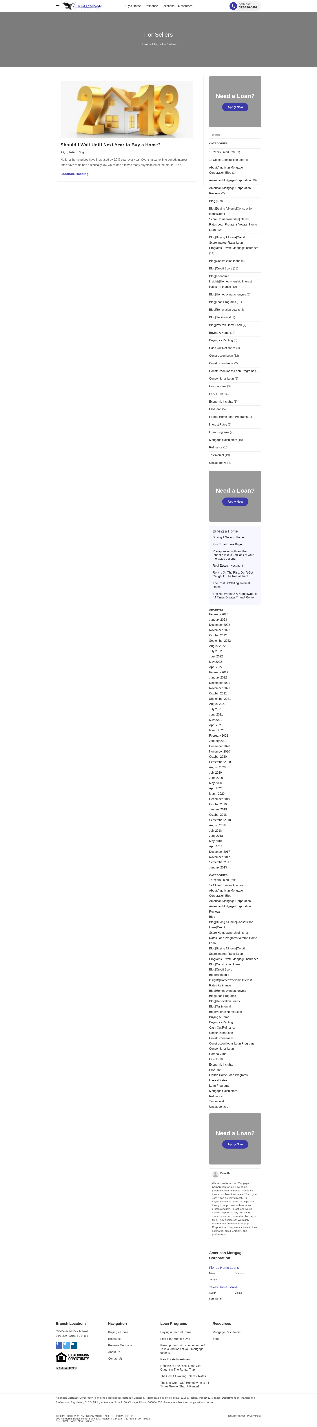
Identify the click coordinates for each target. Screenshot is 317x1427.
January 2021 (218, 740)
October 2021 (218, 693)
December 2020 (219, 746)
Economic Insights (221, 401)
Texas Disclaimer (236, 1416)
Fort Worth (215, 1298)
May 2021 (215, 719)
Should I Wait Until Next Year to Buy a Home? (111, 144)
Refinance (216, 447)
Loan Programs (219, 432)
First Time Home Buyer (228, 544)
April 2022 (216, 667)
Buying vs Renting (221, 340)
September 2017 (220, 862)
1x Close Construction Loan (227, 159)
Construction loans (221, 363)
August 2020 (217, 767)
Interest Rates (218, 424)
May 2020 (215, 783)
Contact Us (115, 1358)
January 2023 (218, 619)
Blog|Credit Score (220, 268)
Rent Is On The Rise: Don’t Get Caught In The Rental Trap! (233, 574)
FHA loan (215, 409)
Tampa (213, 1279)
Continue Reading (75, 174)
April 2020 (216, 788)
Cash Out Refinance (222, 348)
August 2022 (217, 646)
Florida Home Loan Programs (228, 416)
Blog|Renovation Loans (224, 309)
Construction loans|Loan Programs (231, 371)
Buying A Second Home (228, 537)
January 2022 (218, 677)
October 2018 (218, 814)
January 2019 (218, 809)
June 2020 (216, 777)
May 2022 (215, 661)
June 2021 (216, 714)
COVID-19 (216, 393)
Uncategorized (218, 462)
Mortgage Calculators (223, 439)
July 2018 (215, 830)
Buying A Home (219, 332)
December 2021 (219, 682)
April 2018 (216, 846)
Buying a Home (118, 1332)
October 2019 (218, 804)
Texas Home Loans (223, 1287)
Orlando (239, 1273)
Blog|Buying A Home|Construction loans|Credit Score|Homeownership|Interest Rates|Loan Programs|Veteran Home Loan (233, 219)
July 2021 (215, 709)
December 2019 (219, 799)
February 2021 (218, 735)
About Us (114, 1352)
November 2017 (219, 857)
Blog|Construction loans (224, 261)
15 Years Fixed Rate (222, 152)
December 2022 (219, 624)
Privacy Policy (254, 1416)
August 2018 (217, 825)
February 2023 (218, 614)
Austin (212, 1292)
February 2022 (218, 672)
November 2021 (219, 688)
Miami (212, 1273)
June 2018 (216, 835)
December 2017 (219, 851)
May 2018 (215, 841)
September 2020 (220, 762)
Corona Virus (217, 386)
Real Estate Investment (228, 565)
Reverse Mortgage (120, 1345)
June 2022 (216, 656)
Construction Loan (221, 355)
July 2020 (215, 772)
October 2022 (218, 635)
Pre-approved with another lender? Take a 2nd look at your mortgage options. (233, 555)
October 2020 (218, 756)
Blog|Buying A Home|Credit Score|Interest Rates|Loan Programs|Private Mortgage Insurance (233, 242)
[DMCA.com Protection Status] (67, 1367)
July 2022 (215, 651)
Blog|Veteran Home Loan (225, 325)
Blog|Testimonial (220, 317)
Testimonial (216, 455)
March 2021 (217, 730)
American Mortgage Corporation (230, 180)
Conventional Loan (221, 378)
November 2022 (219, 630)
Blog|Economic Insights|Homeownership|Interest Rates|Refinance (230, 281)
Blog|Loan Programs (222, 302)
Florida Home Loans (224, 1267)
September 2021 (220, 698)
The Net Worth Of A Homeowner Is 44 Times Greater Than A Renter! (235, 595)
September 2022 (220, 640)
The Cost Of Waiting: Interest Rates (231, 585)
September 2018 (220, 820)
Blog (81, 152)
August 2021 (217, 703)
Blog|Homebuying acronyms (227, 294)
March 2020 (217, 793)
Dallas (238, 1292)
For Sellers (169, 44)
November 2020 (219, 751)
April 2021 (216, 725)
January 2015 (218, 867)
